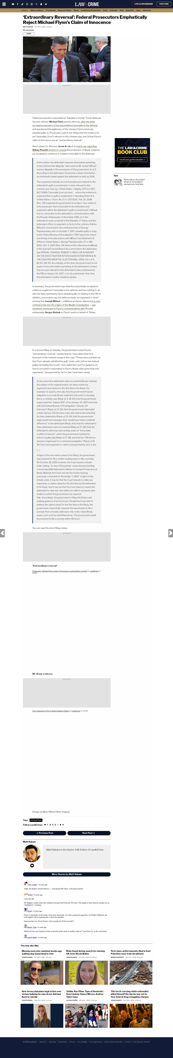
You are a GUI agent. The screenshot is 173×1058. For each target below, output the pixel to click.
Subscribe (147, 10)
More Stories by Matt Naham (67, 874)
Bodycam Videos (64, 10)
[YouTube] (13, 5)
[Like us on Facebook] (18, 5)
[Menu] (4, 4)
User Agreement (96, 1042)
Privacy (72, 1042)
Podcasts (113, 10)
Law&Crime (94, 571)
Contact (128, 1042)
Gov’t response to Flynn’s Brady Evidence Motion (50, 711)
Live (24, 10)
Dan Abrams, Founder (142, 1042)
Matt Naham (28, 27)
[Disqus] (67, 910)
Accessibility (82, 1042)
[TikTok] (22, 5)
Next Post (170, 533)
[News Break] (46, 5)
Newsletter (63, 1042)
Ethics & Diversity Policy (114, 1042)
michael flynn (36, 820)
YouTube (164, 4)
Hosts (105, 10)
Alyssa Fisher (72, 1000)
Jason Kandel (27, 1000)
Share (28, 33)
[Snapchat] (41, 5)
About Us (42, 1042)
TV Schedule (51, 10)
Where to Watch (36, 10)
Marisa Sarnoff (117, 957)
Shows (76, 10)
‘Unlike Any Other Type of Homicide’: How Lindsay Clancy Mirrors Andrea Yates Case (85, 994)
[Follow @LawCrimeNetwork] (36, 5)
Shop (122, 10)
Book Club (130, 10)
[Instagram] (27, 5)
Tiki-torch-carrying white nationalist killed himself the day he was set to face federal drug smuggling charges (130, 994)
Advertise (52, 1042)
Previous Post (2, 533)
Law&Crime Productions (91, 10)
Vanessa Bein (27, 957)
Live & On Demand (144, 4)
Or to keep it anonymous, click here (133, 183)
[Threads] (32, 5)
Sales (138, 10)
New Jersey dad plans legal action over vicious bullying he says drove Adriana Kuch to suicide (41, 994)
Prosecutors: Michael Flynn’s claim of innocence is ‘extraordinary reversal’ (59, 571)
